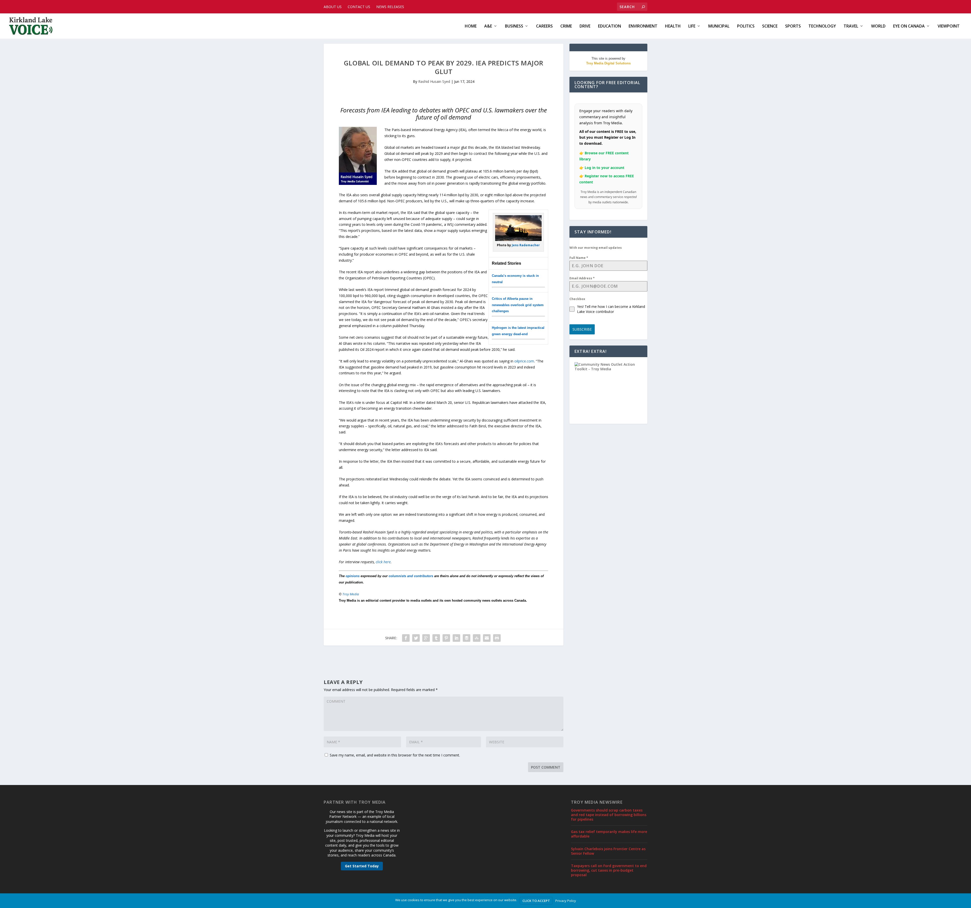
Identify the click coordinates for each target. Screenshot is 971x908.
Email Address (582, 278)
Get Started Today (362, 866)
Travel (851, 26)
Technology (822, 26)
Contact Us (359, 6)
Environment (643, 26)
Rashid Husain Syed (434, 81)
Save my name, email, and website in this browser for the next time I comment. (395, 755)
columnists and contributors (411, 576)
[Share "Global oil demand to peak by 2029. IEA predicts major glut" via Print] (497, 638)
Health (673, 26)
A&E (488, 26)
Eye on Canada (909, 26)
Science (770, 26)
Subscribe (582, 329)
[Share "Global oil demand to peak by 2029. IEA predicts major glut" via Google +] (426, 638)
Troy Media (350, 594)
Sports (793, 26)
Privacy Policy (565, 900)
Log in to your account (604, 167)
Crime (566, 26)
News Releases (390, 6)
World (878, 26)
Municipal (719, 26)
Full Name (578, 258)
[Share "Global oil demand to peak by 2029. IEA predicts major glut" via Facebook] (406, 638)
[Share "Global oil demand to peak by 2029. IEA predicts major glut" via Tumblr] (436, 638)
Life (691, 26)
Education (609, 26)
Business (514, 26)
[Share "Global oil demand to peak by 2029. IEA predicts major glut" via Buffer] (466, 638)
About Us (333, 6)
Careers (544, 26)
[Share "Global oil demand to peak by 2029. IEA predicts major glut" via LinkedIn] (456, 638)
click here (383, 561)
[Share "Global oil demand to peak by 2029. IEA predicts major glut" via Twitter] (416, 638)
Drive (585, 26)
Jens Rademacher (526, 245)
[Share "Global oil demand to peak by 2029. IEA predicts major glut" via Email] (487, 638)
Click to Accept (536, 900)
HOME (471, 26)
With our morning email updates (595, 248)
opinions (353, 576)
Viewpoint (949, 26)
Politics (746, 26)
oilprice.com (524, 361)
